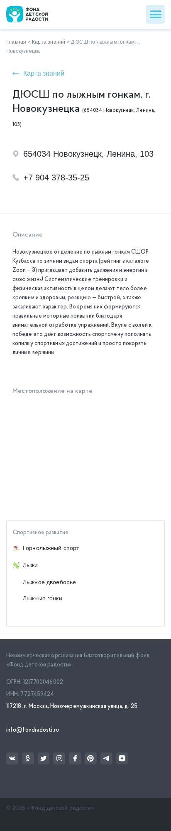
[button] (155, 14)
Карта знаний (48, 42)
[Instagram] (59, 758)
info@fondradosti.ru (32, 730)
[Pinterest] (91, 758)
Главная (16, 42)
